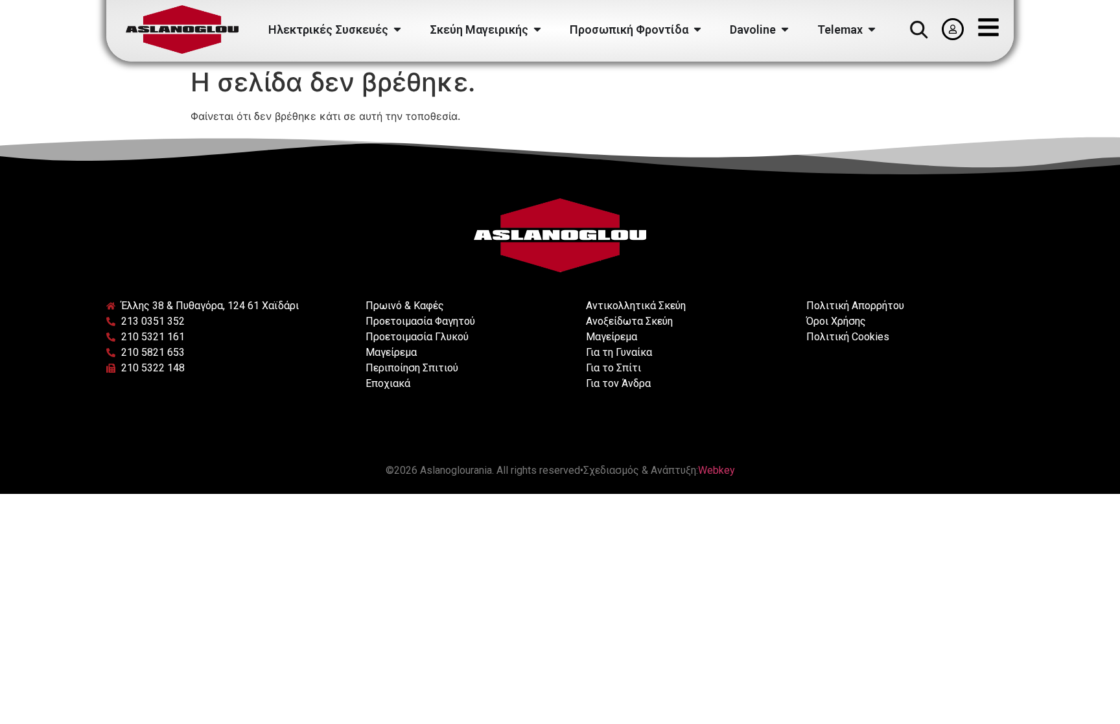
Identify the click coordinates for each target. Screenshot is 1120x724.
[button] (918, 29)
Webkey (716, 470)
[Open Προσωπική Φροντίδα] (697, 29)
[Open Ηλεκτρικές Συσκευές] (397, 29)
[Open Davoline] (785, 29)
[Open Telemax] (872, 29)
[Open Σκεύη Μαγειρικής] (537, 29)
